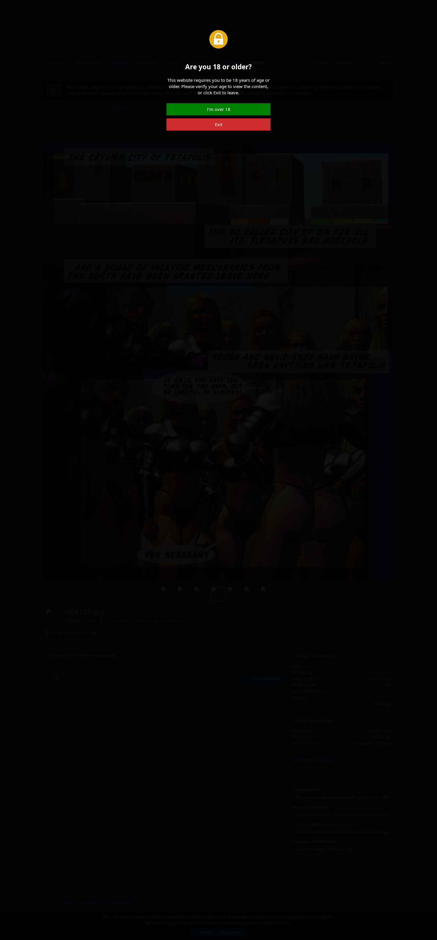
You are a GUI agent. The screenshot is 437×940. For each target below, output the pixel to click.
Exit (218, 124)
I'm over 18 (218, 109)
